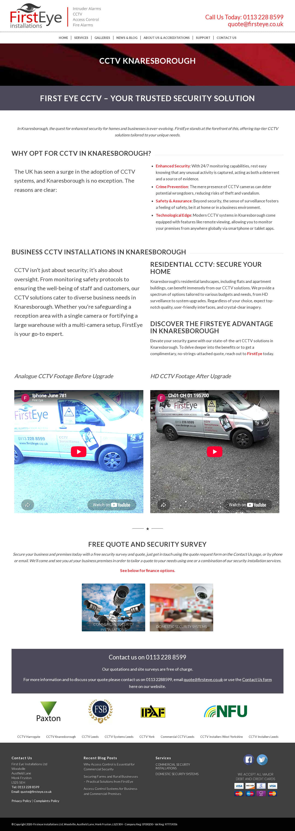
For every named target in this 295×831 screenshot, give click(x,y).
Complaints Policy (46, 801)
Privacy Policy (21, 801)
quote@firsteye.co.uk (255, 24)
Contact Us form (257, 679)
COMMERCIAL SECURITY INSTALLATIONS (173, 766)
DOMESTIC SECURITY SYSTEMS (177, 774)
